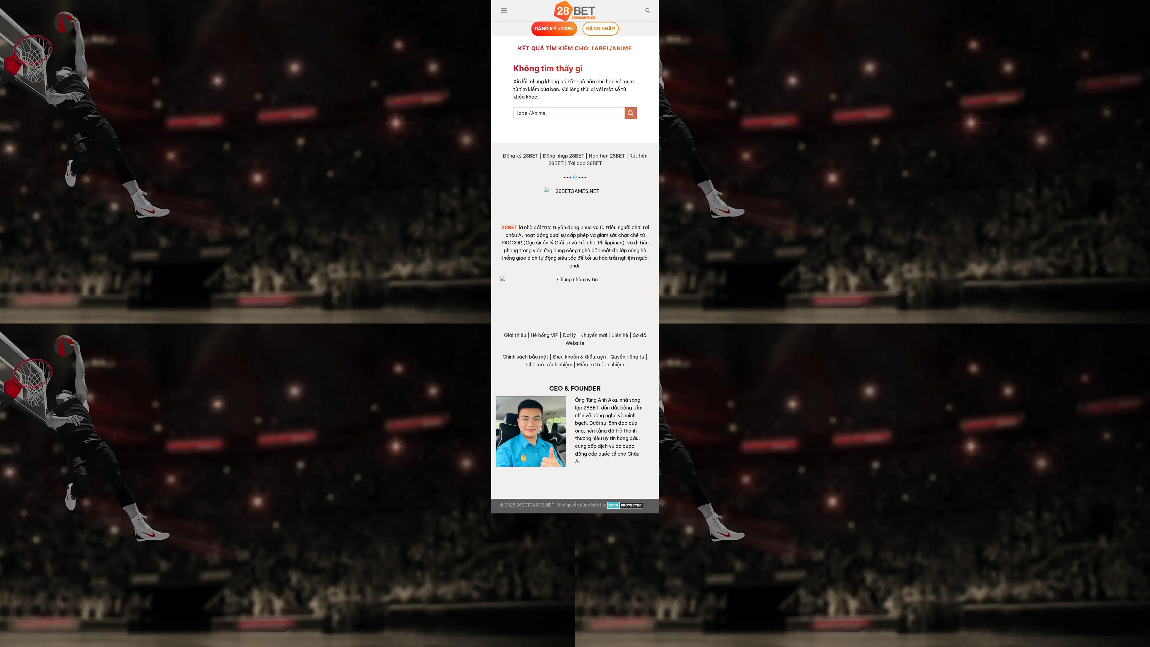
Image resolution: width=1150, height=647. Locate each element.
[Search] (647, 10)
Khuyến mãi (593, 335)
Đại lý (569, 335)
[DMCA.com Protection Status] (625, 505)
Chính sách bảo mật (525, 357)
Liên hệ (620, 335)
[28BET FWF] (575, 11)
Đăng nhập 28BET (563, 156)
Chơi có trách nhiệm (549, 365)
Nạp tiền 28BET (607, 156)
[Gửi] (631, 113)
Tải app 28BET (585, 163)
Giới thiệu (515, 335)
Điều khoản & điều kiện (579, 357)
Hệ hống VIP (544, 335)
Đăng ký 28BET (520, 156)
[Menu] (503, 10)
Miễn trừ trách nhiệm (600, 365)
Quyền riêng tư (627, 357)
